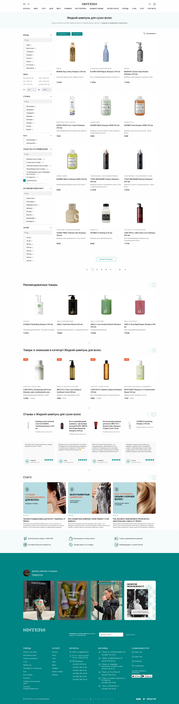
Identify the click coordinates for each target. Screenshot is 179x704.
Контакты (26, 678)
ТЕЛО (44, 8)
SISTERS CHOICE (113, 8)
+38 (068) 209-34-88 (108, 682)
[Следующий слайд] (154, 285)
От (24, 89)
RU (24, 4)
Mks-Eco (60, 386)
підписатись (130, 635)
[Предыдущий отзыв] (149, 414)
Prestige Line (104, 386)
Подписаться (37, 575)
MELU (98, 122)
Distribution (138, 661)
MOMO (65, 176)
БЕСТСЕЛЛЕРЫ (80, 8)
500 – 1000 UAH (28, 84)
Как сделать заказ (29, 655)
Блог (24, 671)
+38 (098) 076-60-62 (108, 689)
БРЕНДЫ (125, 8)
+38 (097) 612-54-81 (79, 664)
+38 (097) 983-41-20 (79, 670)
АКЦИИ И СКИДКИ (96, 8)
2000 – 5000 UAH (44, 81)
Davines (92, 122)
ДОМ (51, 8)
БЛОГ (142, 8)
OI (97, 230)
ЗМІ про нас (27, 665)
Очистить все (77, 34)
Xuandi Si (26, 321)
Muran (58, 68)
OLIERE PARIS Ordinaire (73, 230)
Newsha (126, 68)
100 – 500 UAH (27, 81)
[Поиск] (28, 4)
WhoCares (127, 386)
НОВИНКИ (68, 8)
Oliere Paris (60, 230)
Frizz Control (70, 122)
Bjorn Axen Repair (105, 68)
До (39, 89)
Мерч (54, 665)
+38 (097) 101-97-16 (108, 669)
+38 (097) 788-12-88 (79, 667)
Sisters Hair (138, 652)
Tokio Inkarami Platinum (143, 176)
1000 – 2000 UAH (44, 78)
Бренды (55, 675)
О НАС (134, 8)
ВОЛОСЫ (26, 8)
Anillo (59, 321)
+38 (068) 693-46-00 (79, 673)
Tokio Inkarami (95, 176)
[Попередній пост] (26, 600)
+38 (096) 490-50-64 (79, 679)
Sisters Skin (138, 657)
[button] (63, 34)
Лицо (54, 655)
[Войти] (149, 4)
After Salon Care (139, 230)
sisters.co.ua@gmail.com (80, 652)
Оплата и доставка (30, 652)
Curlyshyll (128, 230)
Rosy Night (133, 321)
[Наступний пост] (152, 600)
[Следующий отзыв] (154, 414)
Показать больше (106, 259)
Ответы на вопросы (30, 658)
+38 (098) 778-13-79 (108, 655)
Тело (54, 658)
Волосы (55, 652)
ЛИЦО (35, 8)
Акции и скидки (57, 671)
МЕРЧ (59, 8)
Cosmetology (139, 666)
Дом (53, 662)
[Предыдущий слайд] (149, 285)
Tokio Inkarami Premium (110, 176)
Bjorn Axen (94, 68)
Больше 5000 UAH (44, 84)
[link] (154, 4)
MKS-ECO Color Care (71, 386)
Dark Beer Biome (67, 321)
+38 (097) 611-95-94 (108, 661)
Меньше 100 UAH (28, 78)
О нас (25, 662)
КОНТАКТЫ (152, 8)
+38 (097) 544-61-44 (108, 675)
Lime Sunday (100, 321)
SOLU (132, 122)
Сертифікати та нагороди (32, 668)
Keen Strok (60, 122)
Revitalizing (36, 386)
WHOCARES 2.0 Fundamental (142, 386)
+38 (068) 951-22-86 (79, 676)
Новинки (55, 668)
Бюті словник (28, 675)
